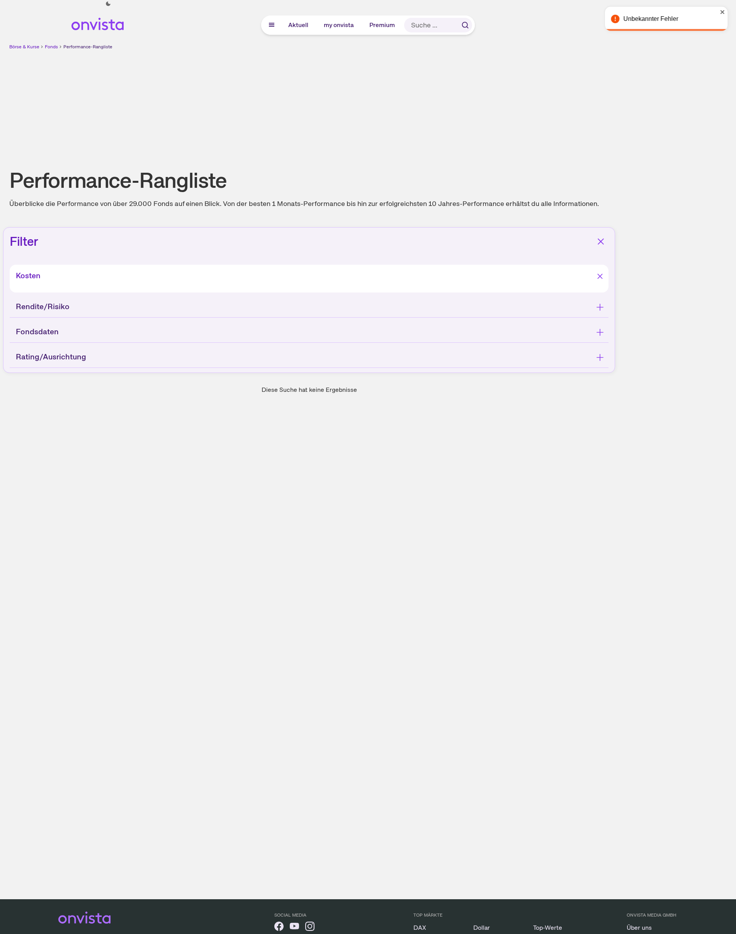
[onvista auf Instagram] (309, 928)
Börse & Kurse (24, 47)
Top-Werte (547, 928)
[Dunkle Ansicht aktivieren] (108, 4)
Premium (382, 25)
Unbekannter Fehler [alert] (652, 18)
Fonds (51, 47)
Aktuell (299, 25)
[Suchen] (465, 25)
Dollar (481, 928)
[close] (724, 12)
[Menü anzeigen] (271, 25)
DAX (419, 928)
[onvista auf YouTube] (294, 928)
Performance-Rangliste (87, 47)
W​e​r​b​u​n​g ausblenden (376, 104)
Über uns (639, 928)
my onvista (339, 25)
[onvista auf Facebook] (279, 928)
